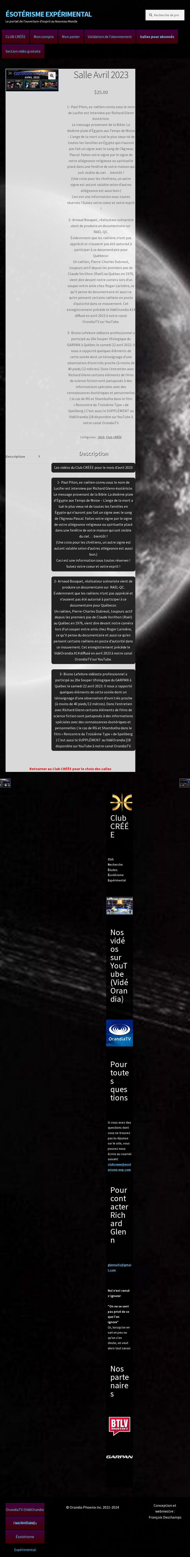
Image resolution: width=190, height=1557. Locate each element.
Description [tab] (15, 456)
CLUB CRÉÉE (15, 36)
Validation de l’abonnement (110, 36)
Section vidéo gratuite (23, 51)
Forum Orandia (25, 1523)
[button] (52, 75)
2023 (101, 437)
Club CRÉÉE (114, 437)
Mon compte (44, 36)
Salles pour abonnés (157, 36)
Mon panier (71, 36)
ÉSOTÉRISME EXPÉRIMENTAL (49, 14)
